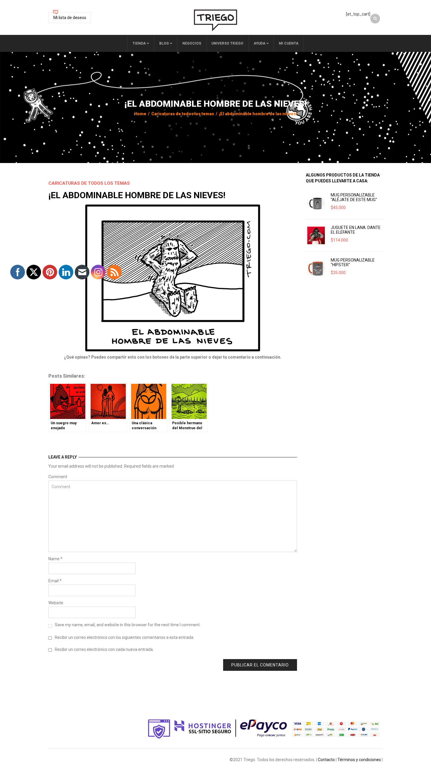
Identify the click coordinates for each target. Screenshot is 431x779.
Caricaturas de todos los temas (182, 113)
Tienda (139, 43)
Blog (164, 43)
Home (140, 113)
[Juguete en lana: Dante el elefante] (316, 235)
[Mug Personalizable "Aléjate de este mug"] (316, 203)
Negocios (191, 43)
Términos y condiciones (359, 759)
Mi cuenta (288, 43)
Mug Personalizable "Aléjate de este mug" (354, 197)
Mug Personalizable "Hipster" (353, 262)
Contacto (326, 759)
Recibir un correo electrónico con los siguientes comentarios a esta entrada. (124, 637)
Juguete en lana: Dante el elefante (356, 230)
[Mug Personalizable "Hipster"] (316, 268)
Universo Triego (227, 43)
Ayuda (259, 43)
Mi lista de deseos (69, 17)
